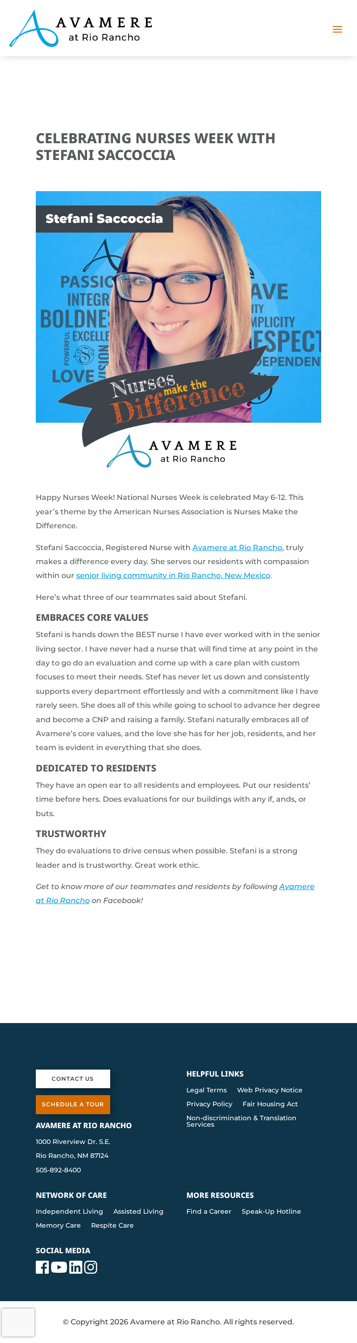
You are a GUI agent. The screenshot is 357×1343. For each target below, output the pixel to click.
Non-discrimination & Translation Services (241, 1122)
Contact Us (73, 1078)
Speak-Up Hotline (271, 1212)
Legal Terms (206, 1090)
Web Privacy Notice (270, 1090)
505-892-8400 (58, 1170)
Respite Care (112, 1226)
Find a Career (208, 1212)
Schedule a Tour (73, 1104)
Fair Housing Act (270, 1104)
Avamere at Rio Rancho (237, 547)
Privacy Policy (209, 1104)
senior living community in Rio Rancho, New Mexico (173, 575)
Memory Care (58, 1226)
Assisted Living (138, 1212)
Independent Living (69, 1212)
